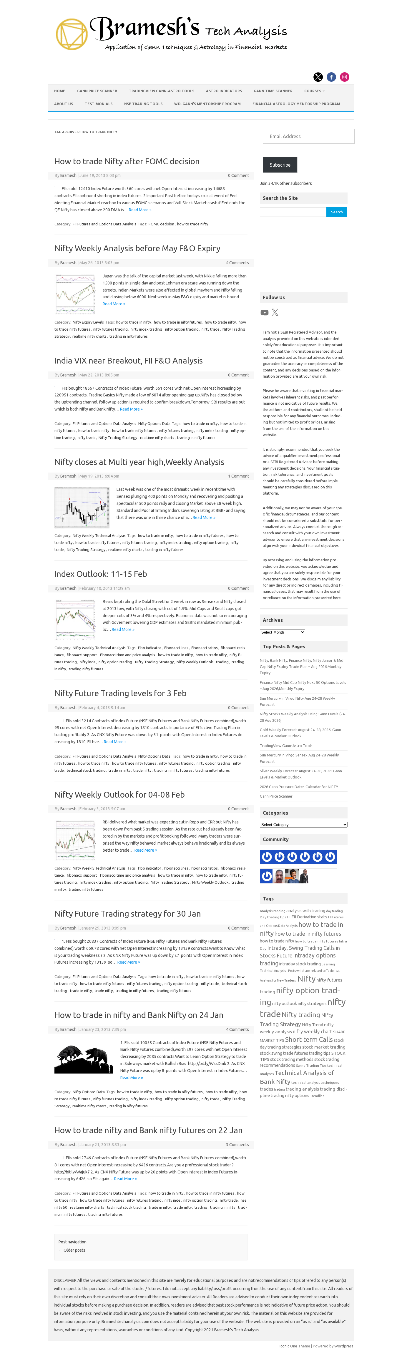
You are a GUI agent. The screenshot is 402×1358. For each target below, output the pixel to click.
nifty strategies (312, 1003)
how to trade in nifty (133, 322)
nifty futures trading (110, 329)
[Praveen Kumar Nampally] (305, 858)
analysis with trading (305, 910)
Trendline (317, 1096)
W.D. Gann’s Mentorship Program (207, 104)
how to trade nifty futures (134, 430)
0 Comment (238, 175)
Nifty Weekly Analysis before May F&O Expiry (137, 248)
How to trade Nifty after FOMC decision (127, 161)
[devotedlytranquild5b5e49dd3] (267, 877)
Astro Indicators (224, 91)
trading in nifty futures (128, 336)
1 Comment (238, 476)
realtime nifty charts (89, 336)
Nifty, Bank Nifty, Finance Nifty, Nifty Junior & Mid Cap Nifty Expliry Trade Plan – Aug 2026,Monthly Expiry (301, 666)
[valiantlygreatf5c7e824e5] (317, 858)
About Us (63, 104)
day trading (334, 911)
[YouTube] (264, 312)
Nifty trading (301, 1014)
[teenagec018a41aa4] (267, 858)
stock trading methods (291, 1059)
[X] (275, 312)
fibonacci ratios (204, 648)
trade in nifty (119, 770)
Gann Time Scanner (273, 91)
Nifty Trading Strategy (118, 438)
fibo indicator (149, 648)
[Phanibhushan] (330, 858)
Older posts (72, 1250)
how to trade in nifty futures (178, 322)
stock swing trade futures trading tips (295, 1053)
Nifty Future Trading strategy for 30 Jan (127, 913)
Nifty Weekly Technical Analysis (99, 535)
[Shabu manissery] (280, 877)
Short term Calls (309, 1039)
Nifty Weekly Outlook (195, 662)
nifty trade (211, 329)
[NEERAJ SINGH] (292, 877)
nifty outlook (284, 1003)
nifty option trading (182, 329)
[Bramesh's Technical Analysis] (171, 51)
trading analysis (302, 1088)
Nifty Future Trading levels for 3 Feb (120, 693)
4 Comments (237, 262)
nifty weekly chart (312, 1031)
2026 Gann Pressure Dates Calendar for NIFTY (299, 787)
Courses (312, 91)
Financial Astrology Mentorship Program (296, 104)
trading (222, 662)
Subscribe (280, 165)
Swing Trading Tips (311, 1065)
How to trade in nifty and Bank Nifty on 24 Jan (139, 1014)
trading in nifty (222, 1207)
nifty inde (88, 662)
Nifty (306, 978)
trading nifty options (290, 1095)
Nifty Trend (312, 1024)
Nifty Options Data (154, 423)
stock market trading (323, 1046)
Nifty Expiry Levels (88, 322)
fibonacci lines (176, 648)
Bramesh (68, 175)
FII (288, 917)
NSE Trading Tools (143, 104)
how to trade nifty (192, 224)
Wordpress (343, 1346)
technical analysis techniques (315, 1082)
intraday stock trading (300, 963)
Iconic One (288, 1346)
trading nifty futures (86, 669)
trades (266, 1088)
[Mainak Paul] (280, 858)
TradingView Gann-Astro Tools (161, 91)
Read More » (140, 209)
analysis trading (272, 911)
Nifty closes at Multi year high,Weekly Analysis (139, 461)
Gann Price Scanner (97, 91)
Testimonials (98, 104)
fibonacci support (82, 655)
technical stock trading (86, 770)
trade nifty (142, 770)
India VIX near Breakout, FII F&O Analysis (128, 360)
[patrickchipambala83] (305, 877)
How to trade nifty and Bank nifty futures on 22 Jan (148, 1130)
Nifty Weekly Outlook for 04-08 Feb (119, 794)
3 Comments (237, 1144)
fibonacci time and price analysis (127, 655)
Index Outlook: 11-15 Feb (100, 573)
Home (59, 91)
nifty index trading (146, 329)
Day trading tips (273, 917)
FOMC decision (161, 224)
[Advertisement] (304, 254)
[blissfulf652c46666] (292, 858)
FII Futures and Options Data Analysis (104, 224)
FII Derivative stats (309, 916)
